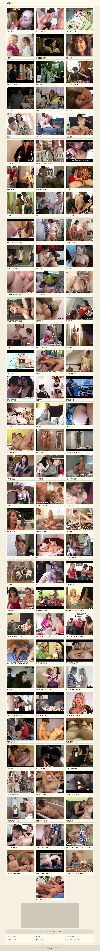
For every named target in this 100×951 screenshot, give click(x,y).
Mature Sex (40, 939)
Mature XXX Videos (13, 939)
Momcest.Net (12, 936)
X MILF (39, 936)
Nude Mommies (70, 936)
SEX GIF (50, 949)
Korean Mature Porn (72, 939)
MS (10, 2)
